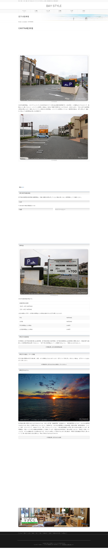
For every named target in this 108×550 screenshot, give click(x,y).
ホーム (20, 533)
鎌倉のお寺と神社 (56, 533)
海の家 (50, 533)
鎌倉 (33, 533)
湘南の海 (45, 533)
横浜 (25, 533)
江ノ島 (29, 533)
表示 (23, 187)
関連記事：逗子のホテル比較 (54, 437)
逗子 (37, 533)
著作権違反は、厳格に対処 (66, 544)
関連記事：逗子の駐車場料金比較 (54, 346)
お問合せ (64, 533)
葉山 (40, 533)
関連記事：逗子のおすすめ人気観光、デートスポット (54, 364)
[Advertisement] (54, 42)
